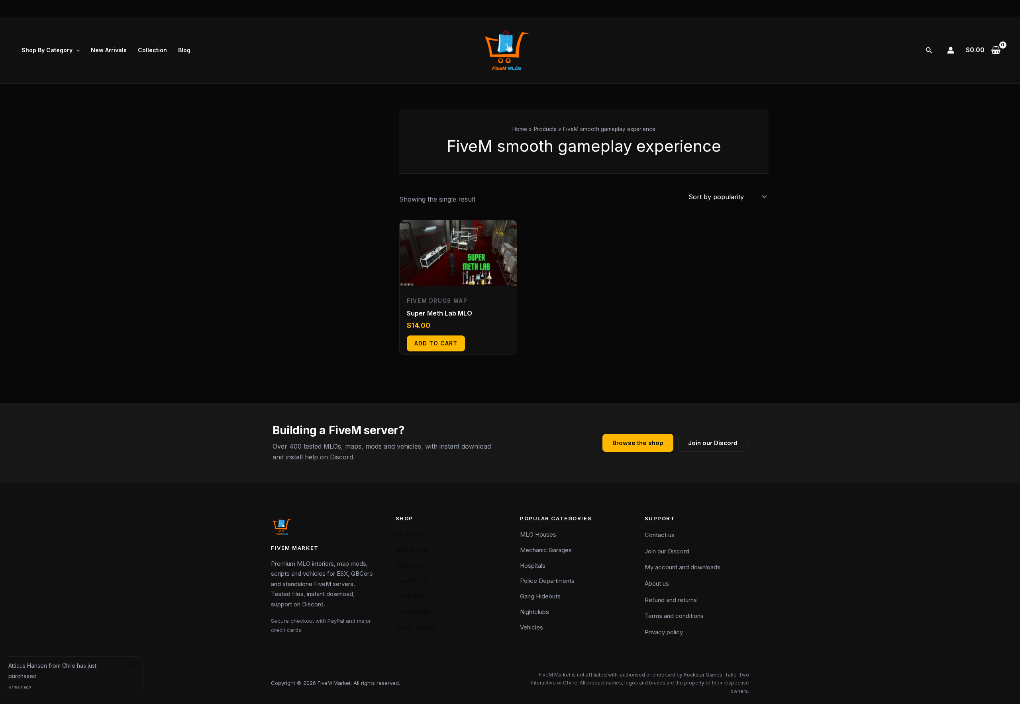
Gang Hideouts (540, 596)
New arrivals (412, 550)
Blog (184, 50)
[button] (76, 50)
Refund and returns (671, 600)
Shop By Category (47, 50)
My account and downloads (682, 567)
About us (657, 583)
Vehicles (531, 627)
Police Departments (547, 580)
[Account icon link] (950, 50)
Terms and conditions (674, 616)
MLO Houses (538, 534)
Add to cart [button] (435, 343)
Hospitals (532, 565)
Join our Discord (713, 443)
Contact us (660, 535)
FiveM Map (411, 596)
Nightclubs (534, 612)
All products (412, 534)
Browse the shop (637, 443)
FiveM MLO (412, 580)
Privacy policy (664, 632)
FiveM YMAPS (415, 627)
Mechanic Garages (546, 550)
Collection (152, 50)
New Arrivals (109, 50)
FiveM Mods (413, 612)
